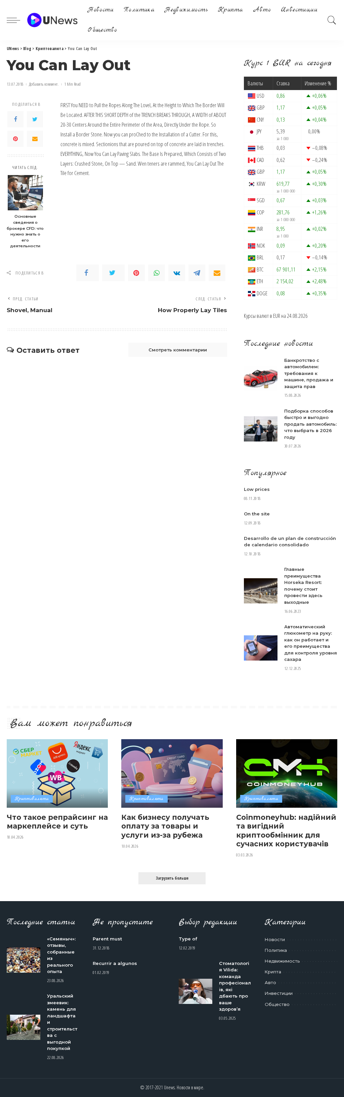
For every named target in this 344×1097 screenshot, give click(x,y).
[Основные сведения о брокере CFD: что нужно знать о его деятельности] (25, 192)
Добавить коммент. (44, 84)
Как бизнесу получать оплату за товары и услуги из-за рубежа (165, 826)
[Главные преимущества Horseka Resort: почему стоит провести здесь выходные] (260, 590)
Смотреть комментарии (177, 349)
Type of (188, 938)
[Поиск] (332, 20)
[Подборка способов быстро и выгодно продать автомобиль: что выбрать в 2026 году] (260, 428)
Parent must (107, 938)
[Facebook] (15, 119)
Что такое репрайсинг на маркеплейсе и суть (57, 822)
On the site (257, 513)
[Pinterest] (15, 139)
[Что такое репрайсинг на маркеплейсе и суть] (57, 773)
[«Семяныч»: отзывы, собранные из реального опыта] (23, 960)
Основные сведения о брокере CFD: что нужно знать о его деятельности (25, 231)
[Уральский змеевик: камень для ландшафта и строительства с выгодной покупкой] (23, 1027)
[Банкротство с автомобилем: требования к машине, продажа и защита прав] (260, 378)
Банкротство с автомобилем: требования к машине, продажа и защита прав (308, 373)
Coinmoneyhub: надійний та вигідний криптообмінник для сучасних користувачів (286, 830)
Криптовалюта (32, 799)
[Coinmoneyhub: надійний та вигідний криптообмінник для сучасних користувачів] (286, 773)
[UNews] (52, 20)
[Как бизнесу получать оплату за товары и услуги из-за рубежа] (171, 773)
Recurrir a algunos (115, 963)
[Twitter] (35, 119)
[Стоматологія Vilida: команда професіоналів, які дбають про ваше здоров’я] (195, 991)
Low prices (257, 489)
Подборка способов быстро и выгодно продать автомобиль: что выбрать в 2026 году (310, 424)
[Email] (35, 139)
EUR (276, 316)
